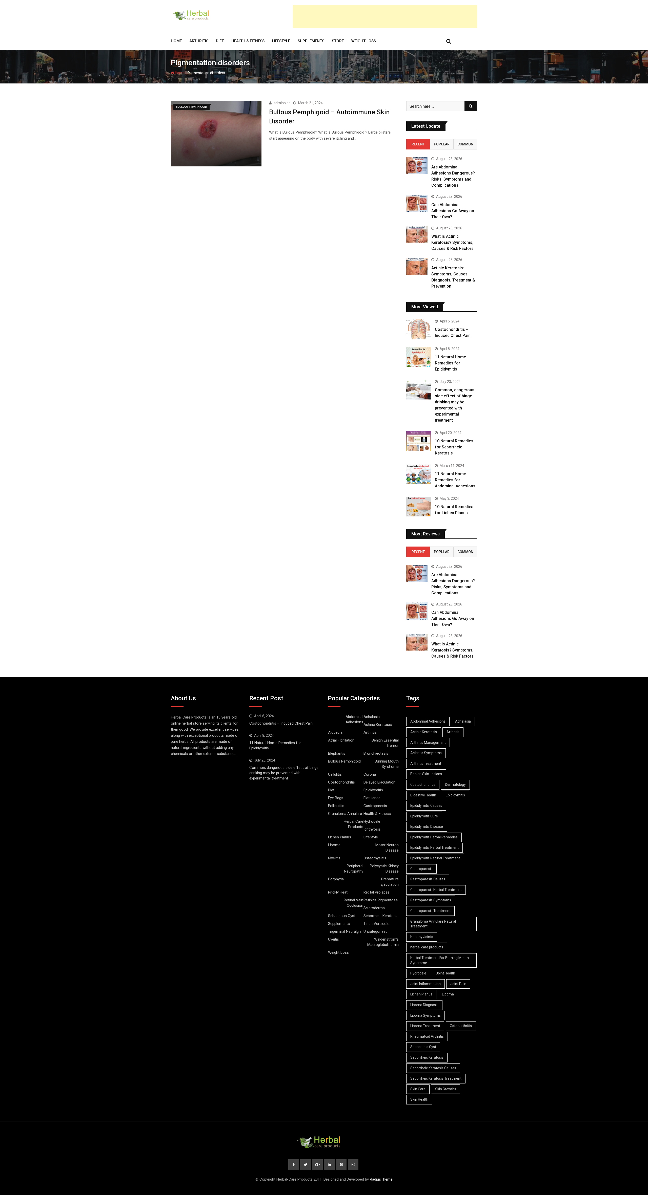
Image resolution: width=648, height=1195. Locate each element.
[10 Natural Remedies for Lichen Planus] (418, 506)
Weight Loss (363, 41)
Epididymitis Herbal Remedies (434, 837)
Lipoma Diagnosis (424, 1005)
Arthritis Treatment (425, 764)
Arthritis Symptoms (426, 753)
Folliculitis (336, 805)
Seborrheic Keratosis (380, 916)
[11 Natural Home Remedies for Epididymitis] (418, 357)
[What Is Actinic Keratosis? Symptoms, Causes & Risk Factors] (417, 234)
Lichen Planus (339, 837)
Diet (220, 41)
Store (338, 41)
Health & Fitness (248, 41)
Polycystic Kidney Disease (384, 869)
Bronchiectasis (375, 753)
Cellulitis (335, 774)
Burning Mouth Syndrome (387, 764)
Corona (369, 774)
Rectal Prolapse (376, 892)
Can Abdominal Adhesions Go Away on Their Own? (452, 210)
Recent (418, 144)
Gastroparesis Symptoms (430, 900)
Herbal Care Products (353, 824)
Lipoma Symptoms (425, 1015)
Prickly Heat (338, 892)
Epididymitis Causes (426, 805)
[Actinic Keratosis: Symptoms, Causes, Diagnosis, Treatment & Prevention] (417, 266)
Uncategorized (375, 931)
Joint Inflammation (425, 984)
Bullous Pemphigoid (344, 761)
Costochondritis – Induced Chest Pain (281, 723)
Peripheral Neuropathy (353, 869)
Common (465, 144)
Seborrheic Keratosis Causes (433, 1068)
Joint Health (445, 973)
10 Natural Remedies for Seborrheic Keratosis (454, 447)
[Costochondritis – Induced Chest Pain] (418, 329)
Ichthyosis (372, 829)
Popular (442, 144)
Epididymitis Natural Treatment (435, 858)
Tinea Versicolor (377, 923)
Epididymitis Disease (426, 826)
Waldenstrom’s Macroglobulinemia (383, 942)
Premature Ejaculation (390, 882)
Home (176, 41)
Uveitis (333, 939)
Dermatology (455, 785)
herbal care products (426, 947)
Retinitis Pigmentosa (380, 900)
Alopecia (335, 732)
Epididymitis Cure (424, 816)
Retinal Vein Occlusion (353, 903)
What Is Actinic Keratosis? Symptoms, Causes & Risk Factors (452, 242)
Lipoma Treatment (425, 1026)
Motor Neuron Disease (387, 848)
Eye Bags (335, 798)
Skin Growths (445, 1089)
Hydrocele (371, 821)
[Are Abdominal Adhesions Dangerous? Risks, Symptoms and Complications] (417, 165)
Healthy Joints (421, 937)
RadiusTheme (381, 1179)
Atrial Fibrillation (341, 740)
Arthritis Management (428, 743)
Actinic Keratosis (377, 724)
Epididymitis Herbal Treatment (434, 847)
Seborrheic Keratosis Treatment (435, 1078)
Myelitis (334, 858)
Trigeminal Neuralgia (344, 931)
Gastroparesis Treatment (430, 911)
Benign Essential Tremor (385, 743)
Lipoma (334, 845)
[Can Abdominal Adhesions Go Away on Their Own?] (417, 203)
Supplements (311, 41)
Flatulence (371, 798)
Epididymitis (373, 790)
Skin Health (419, 1099)
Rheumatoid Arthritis (427, 1036)
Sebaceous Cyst (341, 916)
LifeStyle (281, 41)
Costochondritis (341, 782)
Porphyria (336, 879)
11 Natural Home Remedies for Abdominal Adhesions (455, 479)
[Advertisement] (385, 16)
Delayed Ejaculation (379, 782)
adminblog (282, 103)
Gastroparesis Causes (427, 879)
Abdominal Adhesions (354, 719)
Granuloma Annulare (345, 813)
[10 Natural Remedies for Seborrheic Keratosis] (418, 441)
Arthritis (198, 41)
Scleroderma (374, 908)
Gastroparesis (375, 805)
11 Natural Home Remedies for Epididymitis (450, 363)
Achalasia (371, 716)
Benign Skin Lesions (426, 774)
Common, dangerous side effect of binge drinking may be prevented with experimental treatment (283, 772)
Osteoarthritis (461, 1026)
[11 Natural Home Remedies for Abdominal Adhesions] (418, 474)
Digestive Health (423, 795)
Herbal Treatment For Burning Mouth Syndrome (439, 960)
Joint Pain (458, 984)
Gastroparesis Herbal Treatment (436, 890)
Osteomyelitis (374, 858)
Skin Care (418, 1089)
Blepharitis (336, 753)
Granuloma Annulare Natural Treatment (433, 923)
